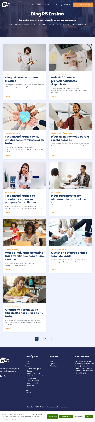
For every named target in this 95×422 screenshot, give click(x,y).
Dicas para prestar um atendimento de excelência (69, 197)
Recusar (88, 416)
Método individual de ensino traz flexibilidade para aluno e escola (24, 256)
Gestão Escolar (32, 378)
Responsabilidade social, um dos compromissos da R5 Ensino (24, 140)
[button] (50, 5)
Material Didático (33, 381)
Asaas (52, 361)
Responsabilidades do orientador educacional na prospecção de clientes (23, 199)
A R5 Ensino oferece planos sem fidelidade (69, 254)
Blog (60, 5)
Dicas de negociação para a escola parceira (70, 138)
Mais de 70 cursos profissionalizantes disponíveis (64, 81)
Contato (67, 5)
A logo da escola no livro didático (21, 79)
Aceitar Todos (53, 416)
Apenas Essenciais (66, 416)
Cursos (38, 5)
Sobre (55, 5)
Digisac (52, 364)
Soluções (46, 5)
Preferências (79, 416)
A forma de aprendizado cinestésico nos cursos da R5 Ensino (24, 313)
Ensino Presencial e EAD (35, 376)
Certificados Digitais (34, 369)
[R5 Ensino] (6, 5)
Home (31, 5)
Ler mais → (8, 96)
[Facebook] (1, 376)
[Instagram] (5, 376)
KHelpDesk (54, 366)
